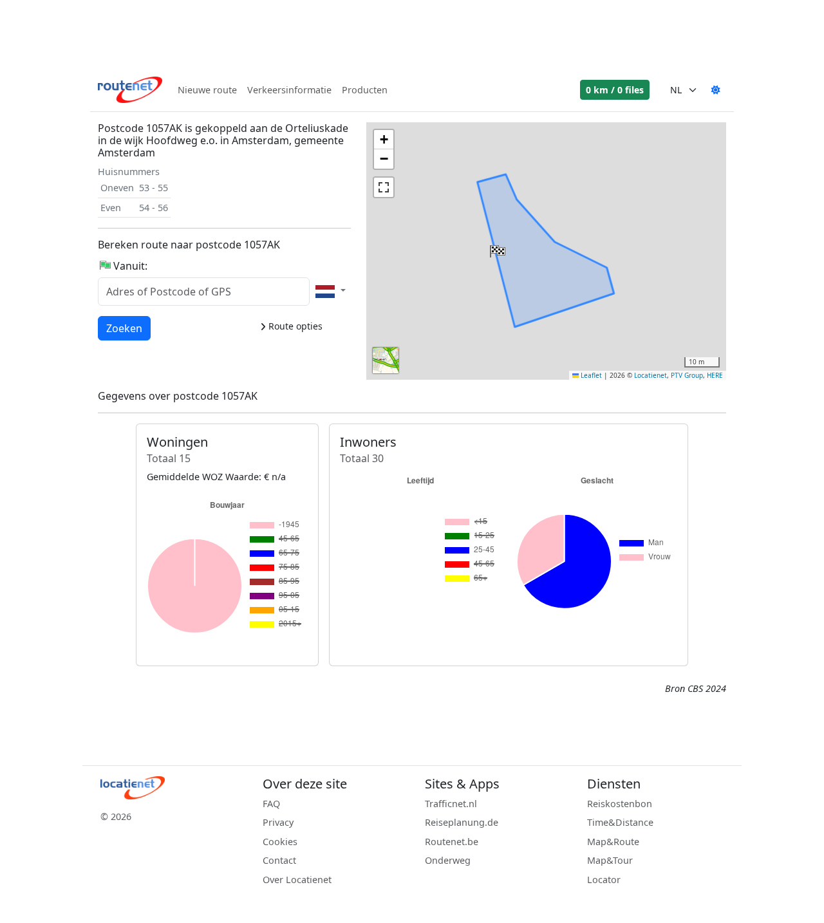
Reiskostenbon (619, 803)
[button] (496, 248)
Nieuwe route (207, 90)
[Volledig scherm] (383, 187)
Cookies (280, 841)
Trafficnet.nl (451, 803)
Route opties (294, 326)
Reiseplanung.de (461, 822)
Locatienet (650, 375)
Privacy (278, 822)
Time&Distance (620, 822)
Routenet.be (451, 841)
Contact (279, 860)
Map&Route (613, 841)
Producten (365, 90)
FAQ (271, 803)
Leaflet (590, 375)
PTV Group (687, 375)
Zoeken (124, 328)
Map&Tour (610, 860)
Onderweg (448, 860)
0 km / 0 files (615, 90)
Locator (604, 879)
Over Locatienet (297, 879)
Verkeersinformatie (289, 90)
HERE (715, 375)
